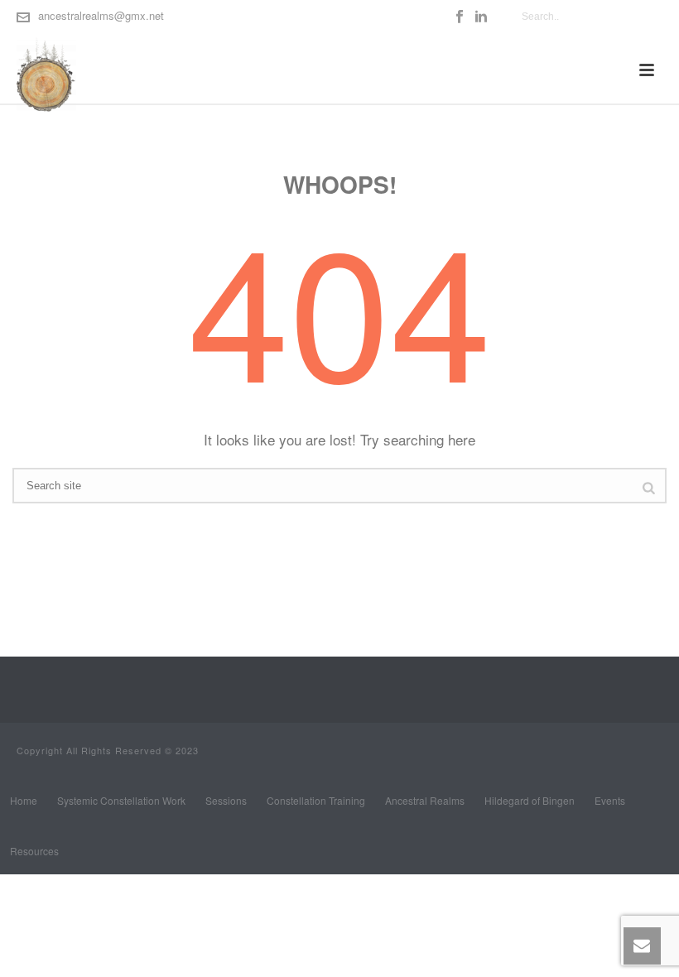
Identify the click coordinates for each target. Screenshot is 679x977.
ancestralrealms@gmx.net (101, 15)
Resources (34, 851)
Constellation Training (316, 800)
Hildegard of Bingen (529, 800)
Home (23, 800)
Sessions (226, 800)
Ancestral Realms (425, 800)
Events (610, 800)
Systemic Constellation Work (121, 800)
